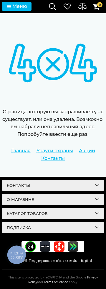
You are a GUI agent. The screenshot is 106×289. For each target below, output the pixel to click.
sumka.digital (78, 260)
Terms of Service (56, 282)
